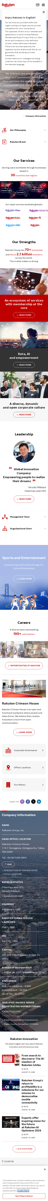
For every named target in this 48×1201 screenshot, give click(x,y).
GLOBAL (20, 192)
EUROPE (27, 185)
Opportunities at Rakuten (25, 665)
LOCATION (9, 1161)
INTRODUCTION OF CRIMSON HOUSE (21, 870)
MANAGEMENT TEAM (13, 896)
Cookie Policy (23, 1191)
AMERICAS (6, 191)
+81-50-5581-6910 (17, 857)
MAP (9, 864)
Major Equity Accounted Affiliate (21, 1024)
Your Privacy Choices (24, 1196)
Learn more (25, 579)
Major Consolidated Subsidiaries (21, 1020)
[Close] (44, 12)
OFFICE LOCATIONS (13, 874)
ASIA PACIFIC (37, 190)
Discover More (25, 1149)
